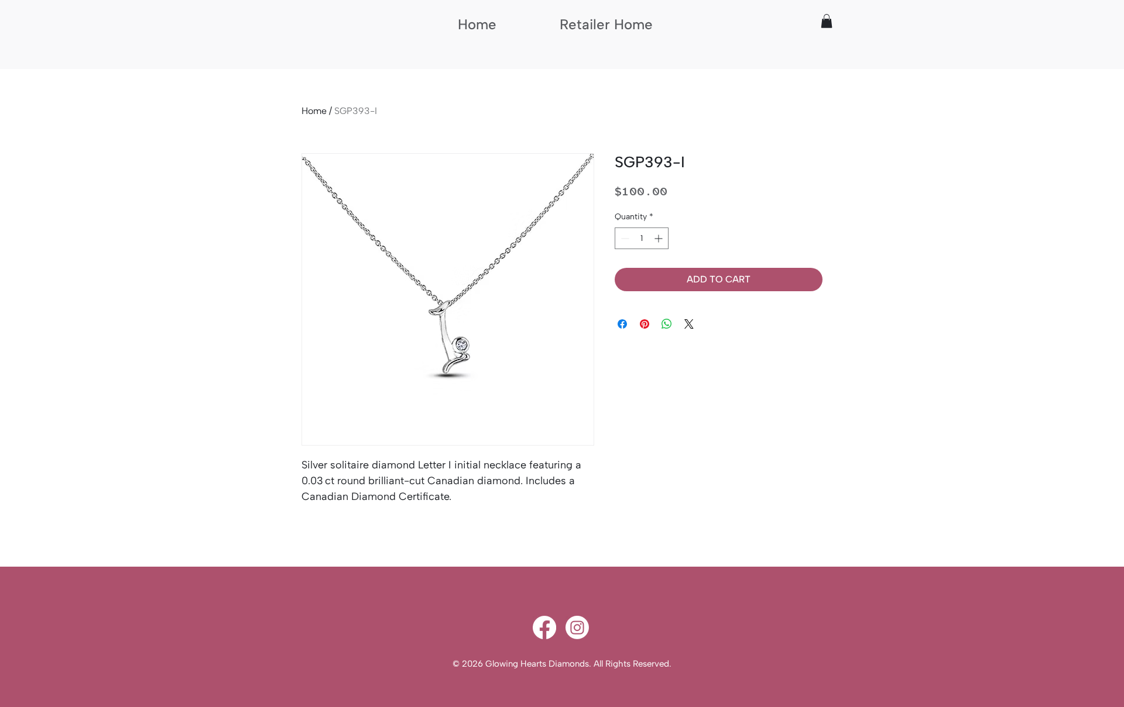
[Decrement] (623, 238)
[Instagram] (577, 627)
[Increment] (659, 238)
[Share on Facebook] (622, 324)
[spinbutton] (641, 238)
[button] (826, 21)
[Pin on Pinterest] (645, 324)
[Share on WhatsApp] (667, 324)
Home (314, 110)
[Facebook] (544, 627)
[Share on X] (689, 324)
